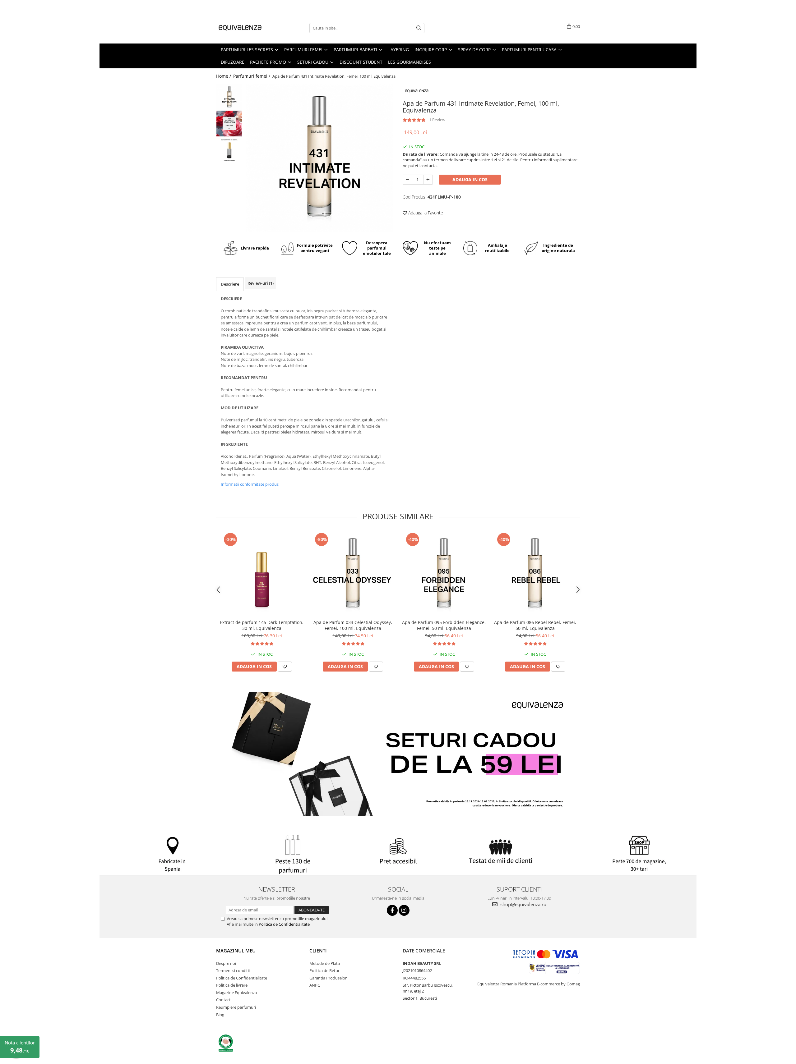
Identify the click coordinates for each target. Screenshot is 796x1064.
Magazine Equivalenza (236, 992)
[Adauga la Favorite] (285, 667)
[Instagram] (404, 910)
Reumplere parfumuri (236, 1007)
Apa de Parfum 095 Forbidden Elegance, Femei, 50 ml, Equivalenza (444, 625)
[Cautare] (418, 28)
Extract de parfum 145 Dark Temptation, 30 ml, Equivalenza (261, 625)
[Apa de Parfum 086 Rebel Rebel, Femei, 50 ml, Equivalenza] (535, 573)
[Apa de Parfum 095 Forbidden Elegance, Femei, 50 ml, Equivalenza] (443, 573)
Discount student (361, 62)
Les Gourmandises (409, 62)
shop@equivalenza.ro (522, 904)
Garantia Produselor (328, 978)
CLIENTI (318, 950)
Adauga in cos (470, 179)
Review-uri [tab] (261, 283)
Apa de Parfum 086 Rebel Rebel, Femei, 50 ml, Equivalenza (535, 625)
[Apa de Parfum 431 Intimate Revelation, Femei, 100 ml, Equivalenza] (319, 158)
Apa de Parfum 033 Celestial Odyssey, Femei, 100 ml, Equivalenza (352, 625)
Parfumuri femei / (252, 76)
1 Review (437, 119)
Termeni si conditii (233, 970)
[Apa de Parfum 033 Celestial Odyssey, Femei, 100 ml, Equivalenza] (352, 573)
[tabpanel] (319, 158)
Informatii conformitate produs (250, 484)
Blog (220, 1014)
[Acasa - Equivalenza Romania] (247, 28)
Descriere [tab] (230, 284)
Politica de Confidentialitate (284, 924)
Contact (223, 999)
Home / (224, 76)
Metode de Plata (324, 963)
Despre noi (226, 963)
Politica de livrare (232, 985)
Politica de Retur (324, 970)
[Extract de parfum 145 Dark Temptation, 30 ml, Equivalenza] (261, 573)
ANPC (314, 985)
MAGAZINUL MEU (236, 950)
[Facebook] (392, 910)
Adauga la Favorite (425, 213)
